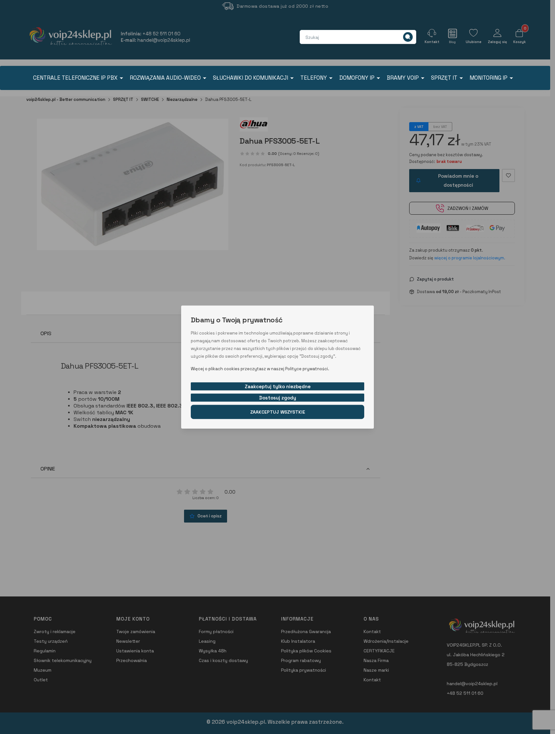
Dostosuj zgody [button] (277, 397)
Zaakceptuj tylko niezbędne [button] (278, 386)
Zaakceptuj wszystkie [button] (277, 412)
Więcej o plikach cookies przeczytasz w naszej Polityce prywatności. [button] (260, 368)
